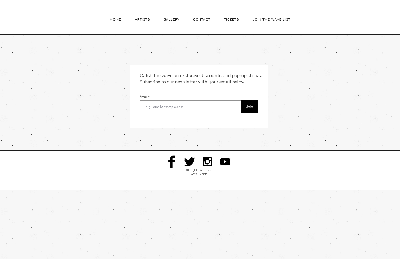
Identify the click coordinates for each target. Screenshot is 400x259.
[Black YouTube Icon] (225, 161)
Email (144, 96)
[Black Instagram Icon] (207, 161)
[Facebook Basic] (171, 161)
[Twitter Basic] (189, 161)
